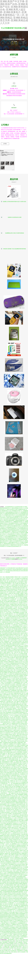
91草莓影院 (24, 627)
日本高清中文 (24, 949)
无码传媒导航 (12, 771)
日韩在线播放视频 (6, 817)
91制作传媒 (21, 715)
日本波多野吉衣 (10, 746)
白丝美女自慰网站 (12, 876)
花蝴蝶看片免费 (20, 592)
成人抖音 (19, 868)
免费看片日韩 (6, 873)
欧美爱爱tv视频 (17, 760)
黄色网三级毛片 (3, 847)
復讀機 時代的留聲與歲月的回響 (14, 222)
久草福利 (11, 609)
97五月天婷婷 (20, 720)
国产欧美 (25, 679)
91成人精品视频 (14, 596)
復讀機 (17, 557)
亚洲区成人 (17, 838)
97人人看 (12, 869)
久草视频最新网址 (16, 682)
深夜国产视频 (24, 864)
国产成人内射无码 (20, 586)
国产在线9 (19, 654)
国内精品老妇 (15, 945)
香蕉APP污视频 (23, 722)
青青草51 (20, 813)
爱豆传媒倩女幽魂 (21, 656)
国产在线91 (19, 697)
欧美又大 (3, 663)
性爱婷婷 (24, 717)
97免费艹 (6, 748)
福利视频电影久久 (7, 779)
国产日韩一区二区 (15, 653)
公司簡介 (5, 143)
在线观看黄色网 (13, 868)
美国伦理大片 (9, 578)
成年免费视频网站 (5, 690)
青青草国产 (9, 757)
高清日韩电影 (11, 845)
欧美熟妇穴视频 (6, 776)
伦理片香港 (10, 853)
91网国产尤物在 (16, 884)
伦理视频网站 (9, 737)
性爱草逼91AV (5, 759)
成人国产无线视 (4, 787)
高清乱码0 (21, 679)
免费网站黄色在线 (8, 730)
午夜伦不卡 (25, 602)
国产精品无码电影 (15, 593)
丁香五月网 (3, 705)
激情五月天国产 (12, 665)
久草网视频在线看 (14, 696)
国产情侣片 (7, 869)
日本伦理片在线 (24, 789)
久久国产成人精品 (21, 724)
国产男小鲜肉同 (7, 638)
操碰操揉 (17, 882)
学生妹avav (12, 726)
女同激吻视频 (12, 663)
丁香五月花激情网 (10, 760)
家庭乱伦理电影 (10, 631)
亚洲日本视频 (19, 690)
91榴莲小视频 (6, 652)
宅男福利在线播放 (21, 800)
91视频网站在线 (4, 622)
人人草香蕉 (16, 659)
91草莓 (20, 854)
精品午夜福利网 (13, 824)
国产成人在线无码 (6, 842)
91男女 (2, 638)
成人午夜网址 (24, 756)
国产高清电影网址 (22, 728)
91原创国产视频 (7, 654)
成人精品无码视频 (22, 601)
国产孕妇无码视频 (4, 860)
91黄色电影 (8, 701)
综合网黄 (24, 761)
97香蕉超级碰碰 (4, 761)
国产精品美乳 (22, 668)
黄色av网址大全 (19, 635)
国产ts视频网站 (10, 743)
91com (26, 785)
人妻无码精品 (4, 600)
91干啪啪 (7, 879)
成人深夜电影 (12, 605)
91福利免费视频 (19, 876)
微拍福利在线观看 (10, 576)
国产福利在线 (24, 628)
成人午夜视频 (3, 737)
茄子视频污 (5, 615)
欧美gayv (18, 623)
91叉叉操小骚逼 (4, 831)
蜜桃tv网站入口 (4, 741)
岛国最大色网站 (23, 842)
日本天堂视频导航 (6, 619)
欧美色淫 (23, 604)
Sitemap (20, 559)
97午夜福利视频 (20, 648)
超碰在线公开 (22, 819)
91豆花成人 (2, 786)
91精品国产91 (20, 686)
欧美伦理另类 (21, 880)
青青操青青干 (12, 879)
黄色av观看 (12, 941)
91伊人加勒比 (17, 745)
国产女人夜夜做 (14, 785)
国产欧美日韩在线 (13, 720)
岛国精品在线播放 (18, 883)
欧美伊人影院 (25, 680)
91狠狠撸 (7, 605)
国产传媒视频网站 (19, 794)
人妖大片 (19, 843)
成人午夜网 (23, 639)
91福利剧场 (5, 661)
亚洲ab (12, 671)
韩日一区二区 (14, 613)
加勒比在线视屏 (6, 808)
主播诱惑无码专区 (19, 879)
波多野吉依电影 (7, 649)
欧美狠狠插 (22, 745)
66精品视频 (17, 753)
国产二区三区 (22, 576)
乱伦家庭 (15, 609)
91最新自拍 (23, 709)
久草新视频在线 (5, 742)
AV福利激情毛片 (8, 861)
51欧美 (9, 642)
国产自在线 (3, 739)
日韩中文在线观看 (21, 951)
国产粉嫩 (18, 811)
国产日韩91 (9, 612)
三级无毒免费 (15, 813)
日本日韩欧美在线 (18, 846)
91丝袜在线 (24, 813)
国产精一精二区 (3, 708)
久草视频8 (18, 722)
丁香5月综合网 (20, 708)
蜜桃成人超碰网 (10, 887)
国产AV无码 (10, 656)
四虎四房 (6, 838)
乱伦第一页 (25, 726)
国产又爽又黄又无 (4, 689)
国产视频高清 (7, 635)
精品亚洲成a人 (20, 824)
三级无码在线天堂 (4, 790)
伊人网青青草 (24, 687)
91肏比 (24, 832)
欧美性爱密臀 (13, 801)
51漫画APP (3, 760)
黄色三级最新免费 (23, 853)
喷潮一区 (12, 756)
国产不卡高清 (10, 715)
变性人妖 (16, 582)
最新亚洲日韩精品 (6, 704)
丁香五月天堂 (13, 579)
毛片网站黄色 (23, 884)
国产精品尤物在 (12, 702)
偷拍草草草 (12, 802)
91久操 (12, 678)
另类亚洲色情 (4, 631)
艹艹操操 (15, 646)
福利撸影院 (6, 665)
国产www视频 (12, 811)
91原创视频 (19, 841)
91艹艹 (26, 644)
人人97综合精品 (15, 739)
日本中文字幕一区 (9, 865)
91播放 (2, 880)
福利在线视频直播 (11, 597)
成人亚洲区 (11, 694)
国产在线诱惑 (14, 823)
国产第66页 (10, 741)
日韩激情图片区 (11, 942)
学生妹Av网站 (21, 585)
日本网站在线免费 (23, 653)
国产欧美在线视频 (23, 590)
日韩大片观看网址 (19, 675)
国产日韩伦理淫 (10, 886)
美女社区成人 (3, 794)
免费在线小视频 (14, 657)
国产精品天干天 (9, 611)
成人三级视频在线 (21, 774)
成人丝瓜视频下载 (18, 615)
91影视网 (20, 602)
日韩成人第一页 (5, 639)
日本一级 (14, 794)
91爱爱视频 (22, 650)
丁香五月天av (21, 849)
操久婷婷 (11, 693)
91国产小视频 (22, 826)
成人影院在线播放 (21, 616)
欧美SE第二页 (21, 791)
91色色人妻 (8, 686)
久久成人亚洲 (11, 790)
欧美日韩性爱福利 (6, 775)
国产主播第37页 (20, 827)
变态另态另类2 (14, 812)
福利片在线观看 (12, 586)
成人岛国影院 (11, 780)
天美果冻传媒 (14, 724)
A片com (21, 852)
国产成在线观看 (18, 804)
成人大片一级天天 (14, 817)
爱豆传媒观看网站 (7, 620)
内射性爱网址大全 (21, 817)
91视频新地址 (17, 857)
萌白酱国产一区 (11, 607)
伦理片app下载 (11, 626)
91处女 (19, 687)
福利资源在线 (15, 622)
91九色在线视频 (17, 789)
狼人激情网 (5, 853)
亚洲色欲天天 (11, 615)
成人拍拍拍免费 (7, 675)
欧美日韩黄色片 (7, 812)
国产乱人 (10, 711)
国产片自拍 (14, 697)
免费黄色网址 (18, 837)
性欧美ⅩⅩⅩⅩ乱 (8, 602)
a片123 (19, 782)
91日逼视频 (12, 804)
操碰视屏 (20, 628)
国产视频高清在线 (11, 672)
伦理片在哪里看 (13, 763)
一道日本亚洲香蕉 (4, 598)
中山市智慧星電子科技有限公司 (13, 28)
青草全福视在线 (14, 676)
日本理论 (5, 826)
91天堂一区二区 (22, 809)
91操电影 (9, 826)
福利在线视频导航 (8, 863)
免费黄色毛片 (15, 601)
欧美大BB (3, 668)
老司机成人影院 (18, 946)
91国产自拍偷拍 (9, 592)
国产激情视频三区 (14, 800)
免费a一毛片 (18, 702)
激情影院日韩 (13, 821)
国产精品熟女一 (23, 631)
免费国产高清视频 (14, 854)
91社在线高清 (11, 659)
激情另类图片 (22, 659)
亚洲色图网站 (14, 867)
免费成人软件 (9, 735)
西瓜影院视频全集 (24, 858)
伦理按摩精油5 (20, 950)
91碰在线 (2, 607)
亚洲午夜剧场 (14, 951)
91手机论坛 (11, 857)
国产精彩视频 (15, 628)
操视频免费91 (7, 641)
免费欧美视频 (11, 759)
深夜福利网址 (10, 691)
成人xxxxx (3, 806)
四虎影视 (10, 667)
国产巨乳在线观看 (4, 633)
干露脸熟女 (7, 868)
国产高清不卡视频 (4, 667)
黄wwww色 (6, 616)
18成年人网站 (13, 670)
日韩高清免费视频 (6, 941)
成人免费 (17, 738)
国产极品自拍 (17, 842)
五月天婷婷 (20, 875)
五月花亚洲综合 (19, 698)
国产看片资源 (20, 652)
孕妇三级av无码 (17, 793)
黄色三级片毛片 (22, 693)
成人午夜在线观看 (19, 581)
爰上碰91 (23, 868)
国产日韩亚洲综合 (15, 828)
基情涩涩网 (9, 708)
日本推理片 (19, 765)
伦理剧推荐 (24, 790)
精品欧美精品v (7, 835)
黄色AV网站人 (10, 871)
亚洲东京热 (16, 618)
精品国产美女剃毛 (19, 605)
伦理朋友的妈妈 (9, 752)
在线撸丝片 (5, 674)
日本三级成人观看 (16, 772)
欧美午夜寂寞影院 (15, 712)
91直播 (16, 687)
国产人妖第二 (23, 683)
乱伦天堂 (6, 850)
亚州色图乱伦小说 (10, 683)
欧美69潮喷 (5, 626)
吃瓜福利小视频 (21, 657)
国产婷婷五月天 (5, 771)
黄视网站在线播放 (8, 697)
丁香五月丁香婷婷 (18, 850)
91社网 (1, 734)
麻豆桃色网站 (7, 880)
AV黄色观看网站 (20, 646)
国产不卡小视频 (12, 732)
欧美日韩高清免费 (6, 800)
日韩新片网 (18, 941)
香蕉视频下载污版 (23, 802)
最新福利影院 (4, 797)
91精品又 (25, 850)
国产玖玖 (11, 856)
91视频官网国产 (20, 742)
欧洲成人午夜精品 (15, 668)
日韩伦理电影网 (6, 947)
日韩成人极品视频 (7, 823)
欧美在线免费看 (16, 691)
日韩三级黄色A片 (3, 680)
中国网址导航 (7, 946)
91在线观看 (5, 878)
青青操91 (15, 875)
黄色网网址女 (10, 682)
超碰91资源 (3, 716)
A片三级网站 (12, 722)
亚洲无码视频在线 (21, 737)
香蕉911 (14, 592)
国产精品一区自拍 (10, 782)
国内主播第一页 (15, 728)
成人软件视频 (12, 719)
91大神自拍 (6, 586)
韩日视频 (2, 727)
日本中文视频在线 (17, 790)
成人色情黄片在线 (22, 694)
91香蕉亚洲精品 (10, 745)
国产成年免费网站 (4, 672)
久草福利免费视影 (23, 887)
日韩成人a (11, 875)
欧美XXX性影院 (8, 889)
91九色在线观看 (3, 815)
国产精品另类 (4, 871)
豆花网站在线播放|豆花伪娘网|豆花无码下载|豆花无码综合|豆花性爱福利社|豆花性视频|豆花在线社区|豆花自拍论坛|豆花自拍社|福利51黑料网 (14, 919)
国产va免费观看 (17, 683)
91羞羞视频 (4, 676)
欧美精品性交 (20, 630)
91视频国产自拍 (17, 661)
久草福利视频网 (15, 612)
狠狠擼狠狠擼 (20, 878)
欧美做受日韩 (15, 634)
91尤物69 (22, 716)
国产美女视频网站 (17, 743)
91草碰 (9, 674)
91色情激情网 (23, 623)
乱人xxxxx (19, 823)
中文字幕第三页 (4, 664)
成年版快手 (23, 837)
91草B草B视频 (17, 631)
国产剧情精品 (7, 587)
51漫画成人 (14, 708)
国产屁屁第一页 (20, 757)
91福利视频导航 (10, 650)
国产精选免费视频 (13, 820)
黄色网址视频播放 (15, 735)
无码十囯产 (19, 947)
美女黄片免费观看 (24, 838)
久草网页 (2, 748)
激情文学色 (14, 827)
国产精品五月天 (8, 723)
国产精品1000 (11, 789)
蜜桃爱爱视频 (21, 596)
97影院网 (12, 946)
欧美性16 (16, 694)
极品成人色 (9, 767)
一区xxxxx (17, 597)
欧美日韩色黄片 (18, 627)
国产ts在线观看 (12, 816)
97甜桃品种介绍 (10, 791)
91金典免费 (19, 779)
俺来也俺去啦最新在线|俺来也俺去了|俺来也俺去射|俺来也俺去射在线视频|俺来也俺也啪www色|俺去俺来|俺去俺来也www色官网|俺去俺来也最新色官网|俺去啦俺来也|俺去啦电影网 (14, 931)
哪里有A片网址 (8, 786)
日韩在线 (20, 624)
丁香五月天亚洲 (6, 830)
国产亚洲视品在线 (5, 856)
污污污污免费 (14, 779)
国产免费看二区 (11, 761)
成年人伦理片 (5, 845)
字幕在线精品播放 (19, 769)
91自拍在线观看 (10, 600)
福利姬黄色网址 (18, 680)
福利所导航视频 (12, 764)
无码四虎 (7, 663)
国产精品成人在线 (18, 678)
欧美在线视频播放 (9, 819)
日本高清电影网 (19, 670)
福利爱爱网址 (24, 750)
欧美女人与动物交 (8, 593)
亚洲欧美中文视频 (23, 886)
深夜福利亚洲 (19, 830)
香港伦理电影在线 (13, 616)
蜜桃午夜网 (19, 763)
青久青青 (25, 827)
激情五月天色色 (20, 638)
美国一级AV (17, 607)
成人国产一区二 (10, 949)
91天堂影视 (23, 843)
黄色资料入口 (25, 846)
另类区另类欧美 (22, 734)
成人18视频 (10, 831)
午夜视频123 (13, 765)
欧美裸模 (6, 607)
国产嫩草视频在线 (20, 873)
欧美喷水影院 (17, 650)
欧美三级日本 (25, 779)
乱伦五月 (4, 813)
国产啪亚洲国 (7, 801)
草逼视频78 (13, 705)
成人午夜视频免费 (9, 872)
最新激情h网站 (6, 795)
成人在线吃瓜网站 (4, 780)
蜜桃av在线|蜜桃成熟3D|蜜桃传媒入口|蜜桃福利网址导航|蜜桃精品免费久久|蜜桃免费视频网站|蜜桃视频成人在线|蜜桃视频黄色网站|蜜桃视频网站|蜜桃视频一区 (14, 890)
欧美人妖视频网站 (11, 797)
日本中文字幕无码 (13, 713)
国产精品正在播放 (4, 950)
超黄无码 (23, 823)
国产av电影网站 (19, 942)
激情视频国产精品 (18, 626)
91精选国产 (16, 731)
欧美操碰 (12, 835)
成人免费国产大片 (4, 754)
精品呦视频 (11, 864)
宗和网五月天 (7, 706)
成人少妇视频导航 (18, 671)
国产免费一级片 (5, 581)
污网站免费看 (9, 644)
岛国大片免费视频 (23, 597)
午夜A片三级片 (8, 724)
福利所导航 (4, 849)
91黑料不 (12, 842)
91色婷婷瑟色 (6, 685)
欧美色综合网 (3, 592)
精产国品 (13, 786)
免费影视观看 (11, 661)
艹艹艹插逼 (2, 723)
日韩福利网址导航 (13, 798)
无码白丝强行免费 (6, 821)
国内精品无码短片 (17, 633)
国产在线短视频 (11, 850)
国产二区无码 (10, 858)
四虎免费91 (10, 633)
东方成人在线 (17, 689)
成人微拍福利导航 (23, 882)
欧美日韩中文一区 (18, 664)
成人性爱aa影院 (5, 627)
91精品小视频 (17, 887)
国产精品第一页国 (15, 734)
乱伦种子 (4, 578)
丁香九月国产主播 (9, 852)
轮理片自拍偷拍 (4, 778)
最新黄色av (9, 847)
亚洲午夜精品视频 (8, 772)
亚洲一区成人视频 (15, 701)
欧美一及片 (9, 843)
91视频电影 (7, 618)
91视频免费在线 (22, 861)
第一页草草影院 (7, 809)
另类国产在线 (16, 741)
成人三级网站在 (17, 706)
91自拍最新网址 (21, 622)
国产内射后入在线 (9, 834)
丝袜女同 (15, 752)
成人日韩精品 (10, 839)
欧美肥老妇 (23, 806)
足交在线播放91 (8, 583)
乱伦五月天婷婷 (3, 805)
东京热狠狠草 (12, 685)
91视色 (5, 687)
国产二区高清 (6, 811)
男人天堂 (16, 782)
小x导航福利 (6, 841)
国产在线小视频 (21, 785)
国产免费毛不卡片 (17, 856)
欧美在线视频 (13, 704)
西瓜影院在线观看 (9, 634)
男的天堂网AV (6, 702)
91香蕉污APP (21, 808)
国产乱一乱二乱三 (10, 716)
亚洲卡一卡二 (8, 783)
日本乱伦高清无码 (18, 864)
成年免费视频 (17, 886)
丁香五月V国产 (13, 776)
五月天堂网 (2, 889)
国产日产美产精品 (23, 735)
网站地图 (8, 572)
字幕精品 (21, 943)
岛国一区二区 (11, 748)
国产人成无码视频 (19, 608)
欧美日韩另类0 (5, 653)
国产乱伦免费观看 (6, 802)
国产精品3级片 (19, 589)
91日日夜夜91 (22, 612)
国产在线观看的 (4, 876)
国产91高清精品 (11, 598)
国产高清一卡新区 (13, 652)
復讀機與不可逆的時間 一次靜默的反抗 (14, 269)
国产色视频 (11, 793)
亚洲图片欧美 (13, 947)
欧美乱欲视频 (15, 711)
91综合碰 (22, 805)
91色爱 (12, 806)
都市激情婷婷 (14, 686)
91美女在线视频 (4, 642)
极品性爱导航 (18, 663)
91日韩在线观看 (16, 858)
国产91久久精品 (19, 939)
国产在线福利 (11, 860)
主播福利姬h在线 (24, 706)
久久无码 (23, 856)
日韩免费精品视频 (17, 865)
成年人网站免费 (4, 789)
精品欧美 (19, 867)
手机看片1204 (25, 664)
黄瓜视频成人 (19, 717)
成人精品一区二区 (21, 645)
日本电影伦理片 (12, 717)
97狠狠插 (17, 802)
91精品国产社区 (20, 798)
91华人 (10, 653)
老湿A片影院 (5, 768)
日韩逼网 (24, 615)
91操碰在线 (9, 590)
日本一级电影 (24, 746)
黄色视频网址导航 (11, 709)
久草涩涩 (24, 711)
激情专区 (3, 943)
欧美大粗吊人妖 (13, 830)
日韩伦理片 (8, 806)
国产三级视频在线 (18, 869)
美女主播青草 (25, 665)
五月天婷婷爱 (6, 732)
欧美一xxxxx (13, 623)
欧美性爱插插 (12, 627)
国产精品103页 (24, 941)
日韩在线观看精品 (18, 746)
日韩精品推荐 (3, 782)
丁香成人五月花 (3, 682)
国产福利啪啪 (8, 668)
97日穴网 (19, 713)
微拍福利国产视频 (11, 608)
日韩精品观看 (18, 685)
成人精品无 (16, 826)
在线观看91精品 (5, 882)
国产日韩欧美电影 (13, 639)
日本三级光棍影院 (14, 619)
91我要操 (5, 743)
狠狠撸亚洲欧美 (3, 590)
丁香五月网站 (24, 765)
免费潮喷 (2, 654)
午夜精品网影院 (22, 696)
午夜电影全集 (5, 656)
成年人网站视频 (20, 815)
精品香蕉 (17, 672)
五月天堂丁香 (20, 847)
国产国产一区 (10, 624)
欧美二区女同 (21, 839)
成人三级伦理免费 (14, 587)
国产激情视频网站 (21, 613)
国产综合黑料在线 (12, 950)
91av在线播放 (16, 715)
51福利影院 (15, 849)
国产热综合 (8, 696)
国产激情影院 (18, 949)
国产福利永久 (21, 582)
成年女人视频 (25, 589)
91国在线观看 (18, 709)
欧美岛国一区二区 (18, 759)
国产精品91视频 (20, 820)
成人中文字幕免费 (13, 815)
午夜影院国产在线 (19, 816)
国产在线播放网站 (13, 690)
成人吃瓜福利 (14, 654)
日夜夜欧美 (22, 691)
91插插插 (16, 791)
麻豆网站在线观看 (10, 731)
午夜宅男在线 (18, 719)
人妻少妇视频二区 (14, 727)
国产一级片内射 (17, 600)
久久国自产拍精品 (14, 679)
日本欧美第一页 (5, 816)
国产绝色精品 (21, 723)
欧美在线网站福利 (7, 953)
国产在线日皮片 (17, 860)
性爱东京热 (8, 705)
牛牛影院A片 (19, 768)
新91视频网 (6, 648)
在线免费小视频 (7, 749)
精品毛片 (19, 775)
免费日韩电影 (8, 630)
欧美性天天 (16, 943)
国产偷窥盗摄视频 (19, 594)
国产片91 (7, 693)
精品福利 (17, 809)
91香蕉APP (16, 576)
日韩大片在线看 (24, 682)
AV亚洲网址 (24, 697)
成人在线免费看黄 (14, 783)
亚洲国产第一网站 (6, 753)
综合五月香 (16, 637)
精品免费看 (24, 678)
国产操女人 (5, 711)
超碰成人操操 (23, 633)
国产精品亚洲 (22, 731)
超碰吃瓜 (20, 711)
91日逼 (21, 857)
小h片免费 (13, 649)
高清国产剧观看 (7, 727)
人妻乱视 (25, 635)
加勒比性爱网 (3, 604)
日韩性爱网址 (19, 752)
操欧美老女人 (9, 739)
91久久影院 (2, 630)
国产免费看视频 (3, 767)
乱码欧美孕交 (5, 700)
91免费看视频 (7, 824)
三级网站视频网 (3, 839)
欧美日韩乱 (14, 757)
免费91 (26, 657)
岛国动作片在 (17, 748)
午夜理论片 (22, 863)
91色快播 (2, 665)
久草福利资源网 (11, 689)
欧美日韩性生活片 (12, 787)
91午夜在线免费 (23, 730)
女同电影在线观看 (9, 884)
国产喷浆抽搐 (12, 795)
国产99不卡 (12, 753)
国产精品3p (17, 805)
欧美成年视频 (12, 882)
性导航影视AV (21, 676)
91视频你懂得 (16, 693)
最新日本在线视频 (5, 875)
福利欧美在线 (22, 821)
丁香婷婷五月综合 (11, 698)
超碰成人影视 (11, 664)
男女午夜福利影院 (5, 837)
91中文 (13, 750)
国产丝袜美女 (9, 628)
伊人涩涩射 (4, 709)
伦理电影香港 (12, 738)
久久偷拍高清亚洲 (15, 730)
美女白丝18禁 (20, 832)
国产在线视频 (18, 750)
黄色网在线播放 (15, 861)
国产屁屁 (4, 611)
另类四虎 (12, 618)
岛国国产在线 (7, 832)
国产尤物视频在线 (18, 845)
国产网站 (9, 676)
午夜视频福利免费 (13, 873)
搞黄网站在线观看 (15, 749)
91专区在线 (23, 719)
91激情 (3, 879)
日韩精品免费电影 (10, 943)
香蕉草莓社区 (21, 945)
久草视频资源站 (10, 637)
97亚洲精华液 (8, 589)
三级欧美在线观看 (7, 945)
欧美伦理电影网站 (9, 646)
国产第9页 (23, 764)
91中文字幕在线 (7, 657)
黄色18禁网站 (15, 737)
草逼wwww (20, 831)
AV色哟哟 (18, 732)
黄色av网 (5, 746)
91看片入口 (3, 846)
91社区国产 (7, 579)
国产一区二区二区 (12, 594)
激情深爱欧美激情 (13, 742)
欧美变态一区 (19, 579)
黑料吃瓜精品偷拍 (23, 674)
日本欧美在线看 (5, 820)
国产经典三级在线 (4, 698)
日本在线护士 (16, 700)
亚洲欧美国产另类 (14, 880)
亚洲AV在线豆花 (11, 838)
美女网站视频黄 (16, 852)
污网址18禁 (21, 871)
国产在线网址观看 (11, 754)
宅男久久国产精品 (19, 795)
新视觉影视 (21, 712)
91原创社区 (6, 738)
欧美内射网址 (6, 713)
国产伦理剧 (18, 787)
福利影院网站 (14, 638)
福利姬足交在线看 (18, 756)
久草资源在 (24, 763)
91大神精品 (20, 619)
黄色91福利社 (16, 871)
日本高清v (23, 865)
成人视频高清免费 (8, 774)
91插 (8, 815)
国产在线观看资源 (23, 642)
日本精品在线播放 (4, 828)
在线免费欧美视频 (9, 601)
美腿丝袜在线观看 (10, 805)
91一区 (12, 826)
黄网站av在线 (10, 878)
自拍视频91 (22, 644)
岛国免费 (21, 739)
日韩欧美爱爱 (6, 694)
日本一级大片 (3, 576)
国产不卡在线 (22, 618)
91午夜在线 (4, 949)
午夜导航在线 (9, 728)
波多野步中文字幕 (5, 798)
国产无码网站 (9, 813)
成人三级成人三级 (9, 660)
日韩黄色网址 (19, 776)
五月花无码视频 (3, 757)
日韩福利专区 (15, 839)
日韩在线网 (25, 720)
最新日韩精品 (4, 650)
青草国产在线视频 (10, 604)
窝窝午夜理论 (18, 797)
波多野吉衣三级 (23, 748)
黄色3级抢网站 (22, 583)
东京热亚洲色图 (3, 887)
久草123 (17, 821)
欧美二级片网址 (17, 835)
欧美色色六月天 (15, 602)
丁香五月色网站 (15, 583)
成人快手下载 (7, 951)
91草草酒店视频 (7, 613)
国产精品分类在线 (13, 648)
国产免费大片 (6, 864)
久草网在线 (2, 645)
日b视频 (11, 706)
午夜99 (8, 804)
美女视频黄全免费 (7, 734)
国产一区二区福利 (18, 598)
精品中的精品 (19, 641)
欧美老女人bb (16, 660)
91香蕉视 (5, 597)
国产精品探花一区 (24, 753)
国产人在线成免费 (24, 607)
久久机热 (19, 639)
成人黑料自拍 (15, 767)
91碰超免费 (8, 867)
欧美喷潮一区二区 (15, 863)
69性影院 (10, 622)
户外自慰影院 (5, 594)
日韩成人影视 (14, 630)
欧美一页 (3, 884)
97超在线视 (23, 834)
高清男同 (5, 886)
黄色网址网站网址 (16, 834)
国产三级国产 (6, 720)
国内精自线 (13, 589)
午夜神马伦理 (23, 860)
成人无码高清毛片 (22, 727)
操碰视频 (20, 667)
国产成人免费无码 (20, 705)
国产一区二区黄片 (6, 756)
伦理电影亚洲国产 (11, 680)
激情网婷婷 (14, 843)
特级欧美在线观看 (15, 644)
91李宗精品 (19, 812)
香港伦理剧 (13, 675)
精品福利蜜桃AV (11, 939)
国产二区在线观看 (16, 578)
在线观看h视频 (7, 582)
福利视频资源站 (12, 581)
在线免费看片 (9, 794)
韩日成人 (13, 809)
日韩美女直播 (17, 716)
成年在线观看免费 (10, 883)
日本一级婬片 (7, 585)
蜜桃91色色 (21, 738)
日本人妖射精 (7, 726)
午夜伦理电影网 (7, 679)
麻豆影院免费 (15, 847)
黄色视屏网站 (8, 712)
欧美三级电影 (12, 837)
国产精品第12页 (23, 772)
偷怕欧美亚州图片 (21, 587)
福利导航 (8, 722)
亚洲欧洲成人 (15, 624)
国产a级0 (12, 582)
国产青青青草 (22, 872)
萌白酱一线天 (25, 804)
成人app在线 (21, 637)
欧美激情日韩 (18, 754)
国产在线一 (21, 634)
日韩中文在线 (13, 641)
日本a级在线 (2, 868)
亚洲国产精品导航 (17, 604)
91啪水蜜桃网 (4, 858)
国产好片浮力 (8, 678)
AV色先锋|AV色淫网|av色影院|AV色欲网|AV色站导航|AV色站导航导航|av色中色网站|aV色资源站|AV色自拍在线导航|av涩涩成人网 (13, 893)
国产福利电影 (22, 701)
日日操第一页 (22, 660)
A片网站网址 (8, 827)
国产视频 (15, 878)
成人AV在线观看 (24, 867)
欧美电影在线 (7, 763)
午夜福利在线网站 (11, 687)
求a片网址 (22, 672)
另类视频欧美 (24, 782)
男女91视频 (12, 769)
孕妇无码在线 (6, 857)
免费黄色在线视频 (13, 841)
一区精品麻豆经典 (15, 642)
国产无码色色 (4, 745)
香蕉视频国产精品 (19, 786)
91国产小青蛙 (25, 671)
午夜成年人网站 (7, 854)
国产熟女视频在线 (19, 726)
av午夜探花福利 (13, 775)
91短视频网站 (22, 828)
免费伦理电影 (6, 717)
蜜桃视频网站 (9, 750)
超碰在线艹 (10, 700)
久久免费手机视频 (14, 585)
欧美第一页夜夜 (7, 596)
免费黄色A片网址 (3, 608)
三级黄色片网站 (18, 761)
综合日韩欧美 (14, 620)
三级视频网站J (10, 849)
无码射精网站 (7, 670)
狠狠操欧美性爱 (15, 723)
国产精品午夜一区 (17, 611)
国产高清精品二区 (16, 590)
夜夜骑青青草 (24, 600)
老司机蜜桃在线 (13, 645)
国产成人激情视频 (15, 674)
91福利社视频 (3, 722)
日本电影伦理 (18, 771)
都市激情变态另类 (6, 769)
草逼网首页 (19, 620)
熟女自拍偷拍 (22, 741)
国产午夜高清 (24, 771)
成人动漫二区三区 (17, 780)
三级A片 (9, 828)
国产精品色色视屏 (19, 649)
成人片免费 (18, 764)
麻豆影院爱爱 (6, 719)
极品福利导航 (16, 853)
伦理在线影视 (15, 774)
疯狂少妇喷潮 (19, 801)
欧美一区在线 (15, 667)
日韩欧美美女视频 (12, 778)
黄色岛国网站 (8, 623)
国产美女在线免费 (13, 808)
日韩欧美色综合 (24, 793)
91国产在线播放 (7, 785)
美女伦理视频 (23, 578)
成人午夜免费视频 (21, 609)
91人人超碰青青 (13, 832)
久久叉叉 (23, 775)
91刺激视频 (2, 865)
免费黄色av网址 (17, 806)
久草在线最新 (24, 780)
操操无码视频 (21, 783)
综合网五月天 (19, 665)
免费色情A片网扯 (22, 749)
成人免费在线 (24, 713)
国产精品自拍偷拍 (12, 768)
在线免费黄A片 (6, 609)
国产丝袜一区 (13, 635)
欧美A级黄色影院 (19, 778)
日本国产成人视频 (10, 846)
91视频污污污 (16, 819)
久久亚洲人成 (3, 683)
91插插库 (22, 593)
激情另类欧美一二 (5, 793)
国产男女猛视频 (23, 811)
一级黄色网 (3, 686)
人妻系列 (15, 656)
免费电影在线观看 (7, 671)
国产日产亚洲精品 (4, 659)
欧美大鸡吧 (15, 831)
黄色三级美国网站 (4, 942)
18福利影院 (7, 645)
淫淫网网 (25, 690)
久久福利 (7, 764)
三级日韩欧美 (8, 765)
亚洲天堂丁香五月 (24, 732)
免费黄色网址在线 (19, 704)
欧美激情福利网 (16, 872)
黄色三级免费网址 (23, 700)
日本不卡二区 (4, 612)
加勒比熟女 (25, 605)
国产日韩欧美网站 (21, 767)
